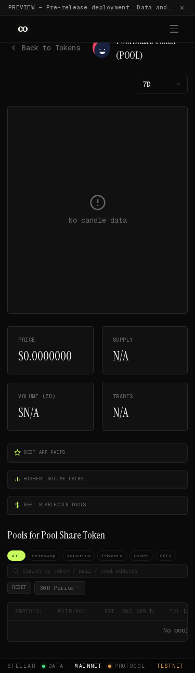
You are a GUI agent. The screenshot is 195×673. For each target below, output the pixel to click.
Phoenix (112, 555)
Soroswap (44, 555)
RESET (19, 587)
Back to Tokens (51, 47)
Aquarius (78, 555)
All (16, 555)
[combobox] (162, 84)
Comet (141, 555)
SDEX (166, 555)
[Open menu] (174, 29)
